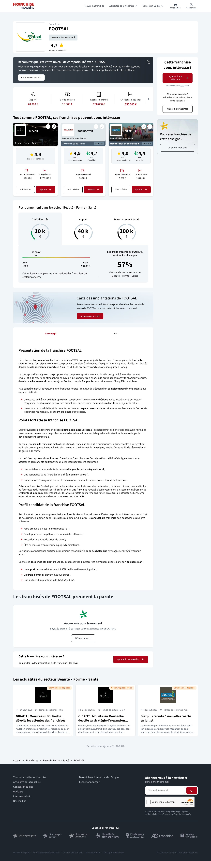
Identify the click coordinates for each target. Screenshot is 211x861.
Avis (116, 333)
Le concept (50, 333)
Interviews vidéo (22, 796)
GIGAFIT (33, 131)
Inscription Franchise (114, 852)
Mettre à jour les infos (177, 109)
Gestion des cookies (72, 852)
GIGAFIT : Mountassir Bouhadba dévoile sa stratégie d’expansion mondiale (101, 720)
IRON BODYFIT (85, 131)
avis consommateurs (57, 50)
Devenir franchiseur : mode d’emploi (99, 777)
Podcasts (18, 791)
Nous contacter (93, 852)
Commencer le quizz (31, 77)
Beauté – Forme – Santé (63, 37)
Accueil (17, 760)
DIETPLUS (130, 131)
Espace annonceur (89, 782)
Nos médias (19, 801)
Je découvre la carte (90, 316)
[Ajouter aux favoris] (48, 126)
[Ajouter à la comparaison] (54, 126)
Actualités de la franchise (27, 782)
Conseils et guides (23, 787)
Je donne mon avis (177, 147)
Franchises (32, 760)
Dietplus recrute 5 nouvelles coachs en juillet (166, 718)
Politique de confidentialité (46, 852)
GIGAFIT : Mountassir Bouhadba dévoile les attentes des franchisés (40, 718)
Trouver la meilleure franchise (29, 777)
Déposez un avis (83, 638)
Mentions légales (21, 852)
